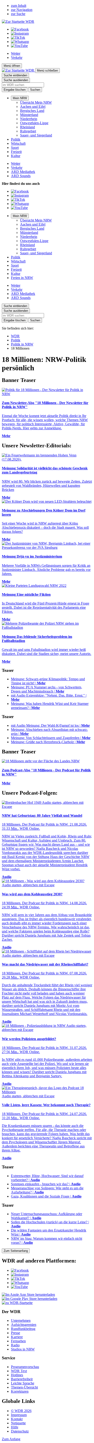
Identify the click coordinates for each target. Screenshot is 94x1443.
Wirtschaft (18, 143)
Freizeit (16, 152)
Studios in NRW (23, 1349)
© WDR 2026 (21, 1411)
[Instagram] (20, 33)
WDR (15, 336)
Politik (15, 139)
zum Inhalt (18, 6)
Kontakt (17, 1419)
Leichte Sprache (22, 1383)
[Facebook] (20, 29)
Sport (15, 147)
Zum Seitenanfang (16, 1250)
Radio (15, 1345)
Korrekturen (20, 1391)
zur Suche (18, 14)
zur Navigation (21, 10)
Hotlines (17, 1375)
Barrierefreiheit (22, 1379)
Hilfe (14, 1427)
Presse (15, 1333)
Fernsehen (18, 1341)
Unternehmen (21, 1320)
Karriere (17, 1337)
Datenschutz (20, 1431)
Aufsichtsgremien (23, 1325)
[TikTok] (18, 37)
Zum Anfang (11, 1439)
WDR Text (19, 1371)
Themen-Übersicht (24, 1387)
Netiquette (18, 1423)
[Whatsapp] (20, 42)
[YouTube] (19, 46)
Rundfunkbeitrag (23, 1329)
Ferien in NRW (22, 278)
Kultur (15, 156)
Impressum (19, 1415)
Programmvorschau (25, 1367)
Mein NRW (20, 98)
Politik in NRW (22, 344)
